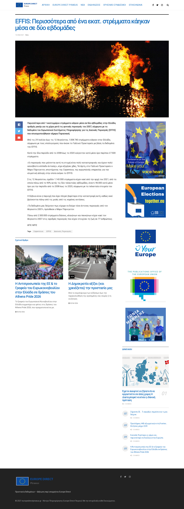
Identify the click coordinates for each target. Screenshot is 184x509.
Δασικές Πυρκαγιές (62, 231)
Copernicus (38, 231)
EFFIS (48, 231)
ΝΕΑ (83, 5)
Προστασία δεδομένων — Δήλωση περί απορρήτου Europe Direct (43, 492)
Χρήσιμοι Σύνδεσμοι (114, 5)
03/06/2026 (74, 303)
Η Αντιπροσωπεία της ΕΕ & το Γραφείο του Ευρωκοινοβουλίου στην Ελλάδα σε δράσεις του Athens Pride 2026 (148, 449)
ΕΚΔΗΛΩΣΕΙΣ (94, 5)
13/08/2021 (19, 35)
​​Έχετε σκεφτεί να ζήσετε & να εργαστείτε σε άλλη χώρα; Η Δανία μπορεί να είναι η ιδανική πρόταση (138, 396)
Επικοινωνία (135, 5)
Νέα (27, 35)
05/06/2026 (20, 312)
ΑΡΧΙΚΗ (46, 5)
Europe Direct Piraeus (65, 5)
